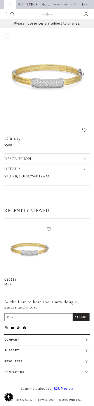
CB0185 (10, 279)
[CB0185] (29, 249)
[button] (6, 14)
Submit (81, 317)
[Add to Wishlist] (47, 130)
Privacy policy (23, 400)
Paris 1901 (75, 400)
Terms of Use (46, 400)
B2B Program (63, 388)
